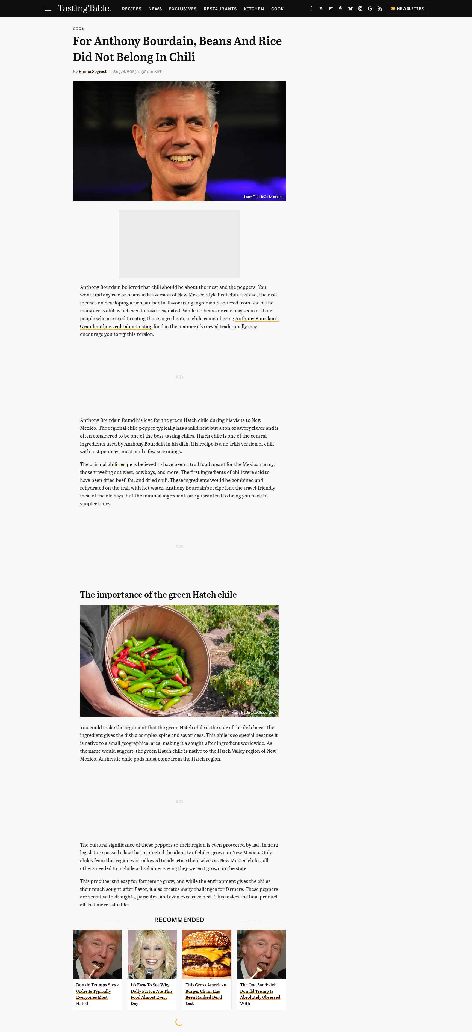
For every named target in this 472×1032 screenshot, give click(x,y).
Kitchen (254, 8)
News (155, 8)
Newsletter (410, 8)
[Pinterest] (340, 9)
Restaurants (220, 8)
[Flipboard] (331, 9)
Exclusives (183, 8)
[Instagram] (360, 9)
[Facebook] (311, 9)
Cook (277, 8)
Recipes (131, 8)
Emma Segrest (93, 71)
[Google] (370, 9)
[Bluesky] (350, 9)
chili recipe (120, 464)
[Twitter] (321, 9)
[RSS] (380, 9)
